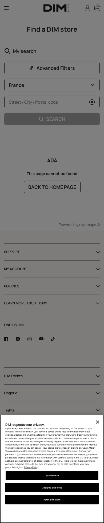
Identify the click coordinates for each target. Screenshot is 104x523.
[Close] (97, 422)
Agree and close (52, 499)
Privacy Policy (31, 467)
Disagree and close (52, 487)
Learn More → (52, 475)
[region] (52, 469)
